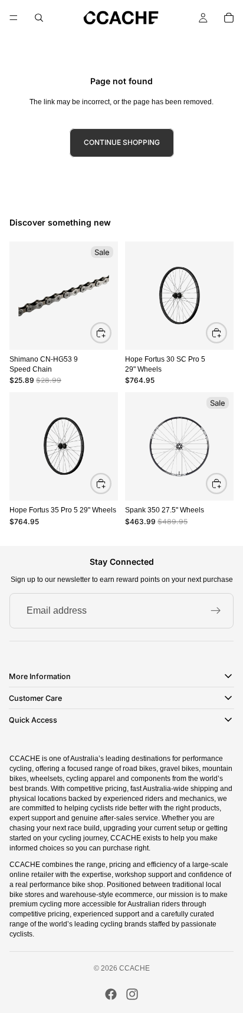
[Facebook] (111, 994)
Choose (226, 331)
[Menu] (13, 17)
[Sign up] (215, 610)
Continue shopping (122, 142)
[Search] (39, 18)
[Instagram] (132, 994)
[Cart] (229, 18)
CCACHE (134, 968)
